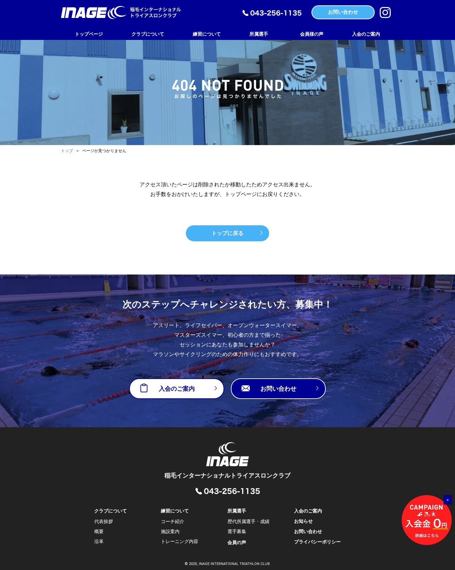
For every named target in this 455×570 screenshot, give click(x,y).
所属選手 (258, 34)
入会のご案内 (366, 34)
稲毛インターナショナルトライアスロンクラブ (227, 475)
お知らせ (303, 521)
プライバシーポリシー (317, 541)
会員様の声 (311, 34)
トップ (67, 150)
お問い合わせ (308, 531)
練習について (207, 34)
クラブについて (148, 34)
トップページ (89, 34)
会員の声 (237, 542)
